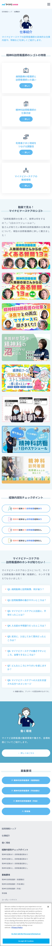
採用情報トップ (7, 12)
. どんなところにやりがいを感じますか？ (26, 667)
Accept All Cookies (25, 941)
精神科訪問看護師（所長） (27, 801)
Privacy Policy (16, 927)
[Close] (48, 906)
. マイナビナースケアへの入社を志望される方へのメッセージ (26, 682)
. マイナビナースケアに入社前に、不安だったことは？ (26, 612)
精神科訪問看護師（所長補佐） (27, 790)
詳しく (27, 85)
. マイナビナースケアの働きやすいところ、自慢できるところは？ (26, 652)
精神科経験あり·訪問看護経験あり (15, 854)
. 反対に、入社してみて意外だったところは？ (26, 638)
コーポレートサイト (9, 899)
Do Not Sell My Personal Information (26, 934)
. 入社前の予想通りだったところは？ (26, 625)
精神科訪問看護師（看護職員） (27, 780)
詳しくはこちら (27, 753)
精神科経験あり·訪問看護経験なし (15, 863)
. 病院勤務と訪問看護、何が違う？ (25, 589)
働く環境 (6, 842)
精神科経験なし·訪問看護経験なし (15, 868)
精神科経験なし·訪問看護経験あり (15, 859)
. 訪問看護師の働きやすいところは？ (26, 600)
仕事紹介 (6, 835)
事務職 (27, 811)
